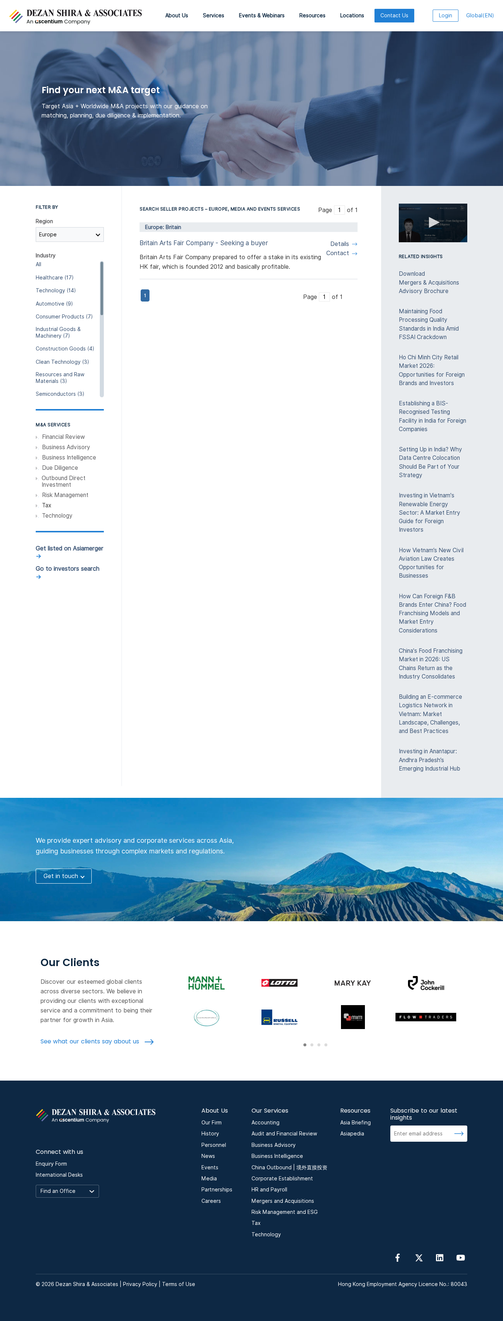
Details (339, 243)
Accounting (265, 1123)
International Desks (59, 1175)
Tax (256, 1223)
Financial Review (63, 437)
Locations (352, 15)
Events (209, 1167)
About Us (176, 15)
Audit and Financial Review (284, 1134)
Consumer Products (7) (64, 317)
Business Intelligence (69, 457)
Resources (312, 15)
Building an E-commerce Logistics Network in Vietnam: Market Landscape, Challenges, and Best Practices (430, 714)
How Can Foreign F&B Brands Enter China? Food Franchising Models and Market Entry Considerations (432, 613)
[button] (433, 222)
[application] (433, 223)
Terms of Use (178, 1284)
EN (480, 15)
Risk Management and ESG (285, 1212)
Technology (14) (56, 290)
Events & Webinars (262, 15)
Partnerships (216, 1190)
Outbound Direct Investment (63, 481)
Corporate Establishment (282, 1178)
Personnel (213, 1145)
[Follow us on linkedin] (439, 1257)
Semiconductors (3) (60, 394)
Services (213, 15)
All (38, 264)
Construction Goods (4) (65, 349)
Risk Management (65, 495)
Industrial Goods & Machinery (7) (58, 332)
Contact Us (394, 15)
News (208, 1156)
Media (209, 1178)
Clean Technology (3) (62, 362)
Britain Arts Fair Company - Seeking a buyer (204, 243)
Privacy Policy (140, 1284)
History (210, 1134)
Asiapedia (352, 1134)
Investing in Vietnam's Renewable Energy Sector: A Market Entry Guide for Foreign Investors (429, 512)
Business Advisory (66, 447)
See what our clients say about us (91, 1041)
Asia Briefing (355, 1123)
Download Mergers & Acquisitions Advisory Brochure (429, 282)
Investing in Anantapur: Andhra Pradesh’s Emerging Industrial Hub (429, 760)
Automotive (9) (54, 304)
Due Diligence (60, 468)
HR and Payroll (269, 1190)
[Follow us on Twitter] (418, 1257)
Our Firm (211, 1123)
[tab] (304, 1044)
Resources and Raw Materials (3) (60, 377)
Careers (211, 1201)
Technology (57, 515)
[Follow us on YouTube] (460, 1257)
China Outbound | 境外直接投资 (289, 1167)
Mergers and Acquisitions (283, 1201)
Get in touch (60, 876)
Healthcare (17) (55, 278)
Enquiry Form (51, 1164)
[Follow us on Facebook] (397, 1257)
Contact (337, 253)
